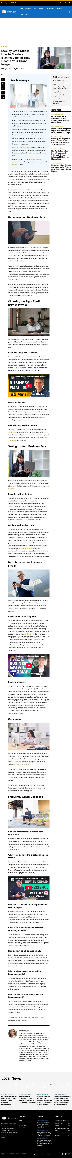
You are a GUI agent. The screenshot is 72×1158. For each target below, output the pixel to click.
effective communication (22, 764)
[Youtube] (69, 2)
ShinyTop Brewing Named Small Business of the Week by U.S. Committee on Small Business (60, 141)
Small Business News (57, 114)
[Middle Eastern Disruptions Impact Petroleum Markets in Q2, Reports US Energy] (27, 1087)
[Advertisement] (36, 32)
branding (15, 164)
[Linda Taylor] (12, 1045)
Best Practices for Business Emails (59, 96)
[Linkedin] (61, 2)
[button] (69, 11)
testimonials (12, 432)
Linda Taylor (20, 69)
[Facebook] (56, 2)
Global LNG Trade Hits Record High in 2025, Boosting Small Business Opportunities (60, 119)
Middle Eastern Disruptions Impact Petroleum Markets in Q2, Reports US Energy (61, 130)
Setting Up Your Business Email (58, 92)
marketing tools (27, 548)
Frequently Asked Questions (59, 102)
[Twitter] (65, 2)
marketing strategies (35, 159)
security (26, 147)
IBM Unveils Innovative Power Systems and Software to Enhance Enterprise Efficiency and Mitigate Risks (60, 155)
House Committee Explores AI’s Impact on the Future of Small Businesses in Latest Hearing (61, 168)
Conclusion (58, 99)
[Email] (3, 97)
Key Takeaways (59, 81)
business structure (17, 543)
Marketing (4, 46)
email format (27, 634)
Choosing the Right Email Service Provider (59, 88)
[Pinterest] (3, 88)
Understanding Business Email (61, 84)
